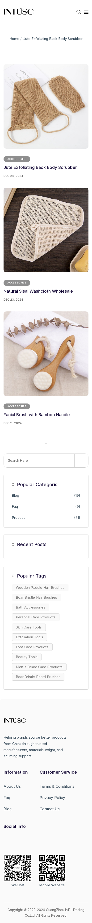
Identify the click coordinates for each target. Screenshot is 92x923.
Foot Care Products (32, 647)
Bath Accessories (30, 607)
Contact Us (50, 809)
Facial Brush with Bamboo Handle (37, 414)
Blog (46, 495)
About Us (12, 786)
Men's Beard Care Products (39, 667)
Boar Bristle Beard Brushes (38, 677)
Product (46, 517)
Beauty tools (27, 657)
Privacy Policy (52, 797)
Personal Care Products (35, 617)
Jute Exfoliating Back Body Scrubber (40, 167)
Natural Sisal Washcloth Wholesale (38, 291)
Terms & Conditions (57, 786)
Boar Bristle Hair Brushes (36, 597)
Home (14, 38)
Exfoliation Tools (29, 637)
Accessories (16, 159)
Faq (46, 506)
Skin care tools (29, 627)
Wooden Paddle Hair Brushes (40, 587)
